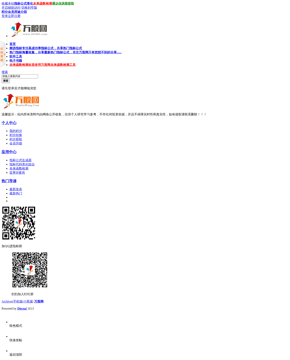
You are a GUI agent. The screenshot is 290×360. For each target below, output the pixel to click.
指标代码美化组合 (22, 164)
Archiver (7, 301)
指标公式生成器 (20, 160)
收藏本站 (8, 3)
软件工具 (15, 56)
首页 (12, 44)
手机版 (18, 301)
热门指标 (65, 52)
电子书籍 (15, 60)
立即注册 (14, 16)
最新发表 (15, 189)
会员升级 (15, 143)
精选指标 (45, 48)
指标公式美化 (23, 3)
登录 (5, 16)
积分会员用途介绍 (14, 11)
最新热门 (15, 193)
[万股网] (28, 35)
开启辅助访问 (11, 7)
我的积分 (15, 131)
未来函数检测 (42, 3)
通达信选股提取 (63, 3)
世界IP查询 (17, 172)
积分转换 (15, 135)
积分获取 (15, 139)
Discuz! (22, 308)
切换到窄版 (29, 7)
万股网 (39, 301)
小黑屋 (28, 301)
